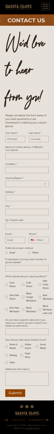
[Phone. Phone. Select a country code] (33, 240)
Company (11, 164)
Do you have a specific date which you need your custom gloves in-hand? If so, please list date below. (26, 323)
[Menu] (45, 6)
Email (9, 234)
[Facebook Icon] (27, 407)
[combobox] (27, 184)
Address (10, 192)
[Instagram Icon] (22, 407)
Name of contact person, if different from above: (24, 148)
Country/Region (14, 178)
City (8, 206)
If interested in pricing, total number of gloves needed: (25, 261)
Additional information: (17, 369)
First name (11, 133)
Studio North (33, 428)
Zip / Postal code (14, 220)
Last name (35, 133)
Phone (33, 234)
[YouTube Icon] (32, 407)
